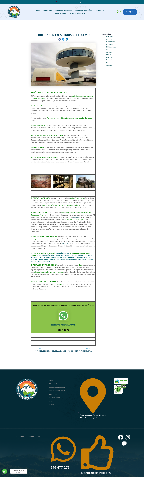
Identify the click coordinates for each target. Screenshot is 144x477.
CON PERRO (100, 10)
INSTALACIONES (60, 13)
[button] (59, 39)
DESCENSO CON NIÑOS (83, 10)
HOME (38, 10)
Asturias (76, 217)
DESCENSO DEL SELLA (63, 10)
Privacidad (20, 437)
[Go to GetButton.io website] (5, 475)
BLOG (72, 13)
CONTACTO (81, 13)
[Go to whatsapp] (4, 471)
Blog (39, 437)
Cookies (31, 437)
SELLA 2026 (47, 10)
